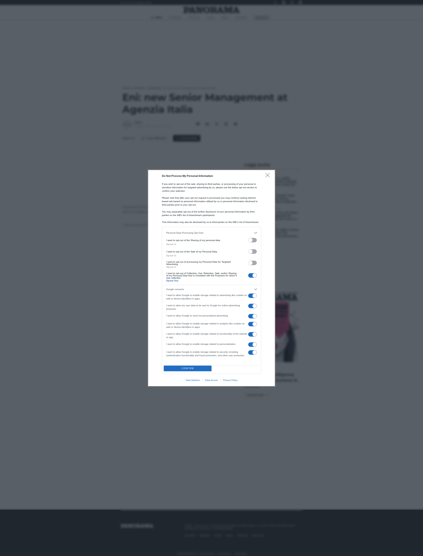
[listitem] (211, 233)
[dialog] (211, 278)
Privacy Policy (230, 380)
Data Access (211, 380)
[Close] (269, 176)
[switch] (252, 240)
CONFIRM (188, 368)
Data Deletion (193, 380)
